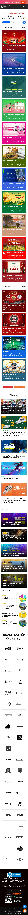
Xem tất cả (24, 27)
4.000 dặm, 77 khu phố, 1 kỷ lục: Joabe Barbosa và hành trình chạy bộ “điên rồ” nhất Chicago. (13, 405)
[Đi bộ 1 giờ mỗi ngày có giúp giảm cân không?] (14, 581)
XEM (23, 2)
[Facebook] (8, 891)
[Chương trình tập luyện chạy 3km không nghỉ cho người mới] (14, 446)
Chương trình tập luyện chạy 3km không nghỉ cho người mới (13, 457)
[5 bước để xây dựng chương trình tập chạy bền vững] (14, 520)
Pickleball (3, 595)
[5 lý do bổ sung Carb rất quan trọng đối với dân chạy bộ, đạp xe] (14, 535)
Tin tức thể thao (8, 400)
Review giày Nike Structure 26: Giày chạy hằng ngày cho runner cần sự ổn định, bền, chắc (13, 500)
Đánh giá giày (5, 430)
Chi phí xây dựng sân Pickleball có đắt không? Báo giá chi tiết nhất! (9, 623)
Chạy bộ (3, 454)
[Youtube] (20, 891)
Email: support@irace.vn (17, 880)
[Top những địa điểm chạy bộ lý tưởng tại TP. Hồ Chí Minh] (14, 550)
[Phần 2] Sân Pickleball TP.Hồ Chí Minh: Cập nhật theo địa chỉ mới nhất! (9, 607)
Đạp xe (5, 532)
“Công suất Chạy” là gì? (9, 478)
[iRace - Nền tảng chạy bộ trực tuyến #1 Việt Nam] (5, 6)
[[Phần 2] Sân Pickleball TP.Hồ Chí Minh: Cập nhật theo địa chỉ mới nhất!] (23, 606)
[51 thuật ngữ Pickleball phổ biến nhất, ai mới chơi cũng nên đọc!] (23, 598)
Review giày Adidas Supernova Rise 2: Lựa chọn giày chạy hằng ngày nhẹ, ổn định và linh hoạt (13, 433)
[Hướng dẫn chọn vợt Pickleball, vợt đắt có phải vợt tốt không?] (23, 614)
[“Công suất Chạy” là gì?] (14, 468)
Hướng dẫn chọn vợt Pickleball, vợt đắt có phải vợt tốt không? (9, 615)
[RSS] (16, 891)
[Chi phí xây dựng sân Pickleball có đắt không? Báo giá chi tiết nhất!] (23, 623)
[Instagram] (12, 891)
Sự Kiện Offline (6, 28)
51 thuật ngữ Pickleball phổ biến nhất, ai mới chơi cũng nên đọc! (9, 598)
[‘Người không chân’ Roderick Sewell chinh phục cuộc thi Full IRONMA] (14, 565)
